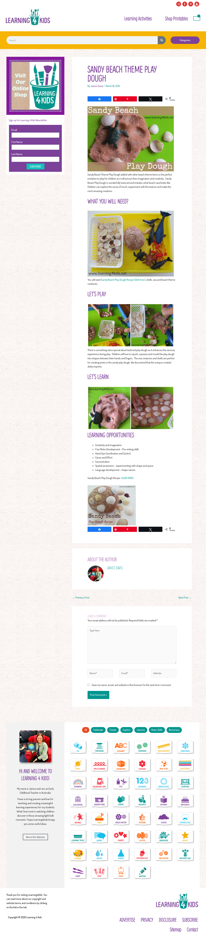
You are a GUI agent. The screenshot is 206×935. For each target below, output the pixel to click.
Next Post (185, 597)
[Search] (162, 40)
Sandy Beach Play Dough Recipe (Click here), (123, 279)
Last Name (16, 154)
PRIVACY (147, 920)
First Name (17, 142)
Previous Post (80, 597)
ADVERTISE (127, 920)
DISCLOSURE (168, 920)
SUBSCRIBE (190, 920)
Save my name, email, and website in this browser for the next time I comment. (131, 685)
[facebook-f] (185, 4)
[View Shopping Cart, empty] (196, 18)
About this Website (35, 837)
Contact (192, 929)
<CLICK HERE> (127, 478)
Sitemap (175, 929)
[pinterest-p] (191, 4)
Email (14, 129)
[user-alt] (197, 4)
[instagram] (179, 4)
